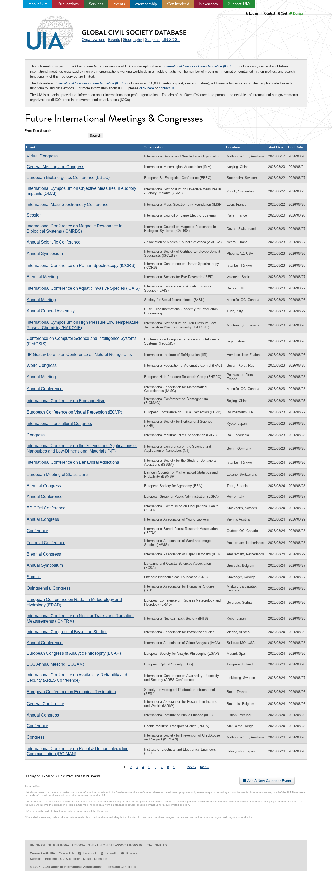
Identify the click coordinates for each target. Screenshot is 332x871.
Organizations (93, 39)
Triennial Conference (46, 543)
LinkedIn (111, 853)
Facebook (90, 853)
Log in (253, 13)
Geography (132, 39)
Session (34, 215)
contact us (167, 88)
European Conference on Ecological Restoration (71, 692)
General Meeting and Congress (55, 167)
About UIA (38, 4)
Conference (37, 531)
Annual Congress (43, 519)
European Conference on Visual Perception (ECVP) (74, 412)
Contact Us (66, 853)
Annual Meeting (41, 300)
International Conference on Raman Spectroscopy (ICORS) (81, 265)
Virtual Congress (42, 156)
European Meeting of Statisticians (57, 474)
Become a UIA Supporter (62, 859)
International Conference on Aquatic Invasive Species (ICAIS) (83, 288)
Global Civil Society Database (134, 32)
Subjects (152, 39)
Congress (36, 435)
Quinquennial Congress (49, 588)
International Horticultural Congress (59, 423)
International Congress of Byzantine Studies (67, 632)
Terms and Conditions (120, 867)
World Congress (42, 365)
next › (191, 767)
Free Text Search (38, 131)
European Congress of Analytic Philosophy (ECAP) (74, 653)
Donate (297, 13)
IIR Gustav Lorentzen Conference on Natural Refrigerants (79, 354)
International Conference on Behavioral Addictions (73, 462)
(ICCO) (198, 66)
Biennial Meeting (42, 277)
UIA (44, 29)
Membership (146, 4)
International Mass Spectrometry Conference (67, 204)
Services (96, 4)
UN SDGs (171, 39)
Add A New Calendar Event (268, 781)
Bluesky (131, 853)
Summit (34, 577)
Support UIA (239, 4)
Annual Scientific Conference (53, 242)
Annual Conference (45, 389)
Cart (283, 13)
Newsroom (208, 4)
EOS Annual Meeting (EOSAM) (55, 664)
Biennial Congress (44, 486)
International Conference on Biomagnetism (66, 401)
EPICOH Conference (46, 508)
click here (146, 88)
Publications (68, 4)
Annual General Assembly (51, 311)
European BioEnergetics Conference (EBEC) (68, 177)
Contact (269, 13)
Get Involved (178, 4)
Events (119, 4)
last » (204, 767)
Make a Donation (95, 859)
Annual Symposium (45, 253)
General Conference (45, 703)
